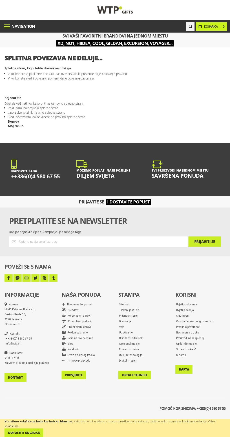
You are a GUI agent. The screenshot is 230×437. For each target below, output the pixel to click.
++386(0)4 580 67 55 (19, 338)
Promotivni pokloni (78, 321)
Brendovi (72, 310)
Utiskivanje (126, 332)
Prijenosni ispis (128, 315)
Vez (121, 327)
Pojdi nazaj (15, 108)
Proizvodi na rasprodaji (190, 338)
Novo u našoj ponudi (78, 304)
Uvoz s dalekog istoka (80, 355)
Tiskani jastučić (129, 310)
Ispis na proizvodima (79, 338)
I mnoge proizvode (78, 360)
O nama (181, 355)
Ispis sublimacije (129, 343)
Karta (184, 369)
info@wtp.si (13, 343)
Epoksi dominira (129, 349)
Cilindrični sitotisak (131, 338)
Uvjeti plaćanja (185, 310)
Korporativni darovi (78, 315)
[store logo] (115, 10)
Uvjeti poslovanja (186, 304)
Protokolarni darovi (78, 327)
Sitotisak (124, 304)
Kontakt (15, 377)
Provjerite (74, 375)
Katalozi (72, 349)
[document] (115, 428)
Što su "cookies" (186, 349)
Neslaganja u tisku (187, 332)
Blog (69, 343)
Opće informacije (186, 343)
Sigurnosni (182, 315)
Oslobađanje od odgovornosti (194, 321)
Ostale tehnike (134, 375)
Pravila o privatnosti (188, 327)
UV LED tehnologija (130, 355)
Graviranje (125, 321)
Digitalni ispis (127, 360)
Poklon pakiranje (77, 332)
